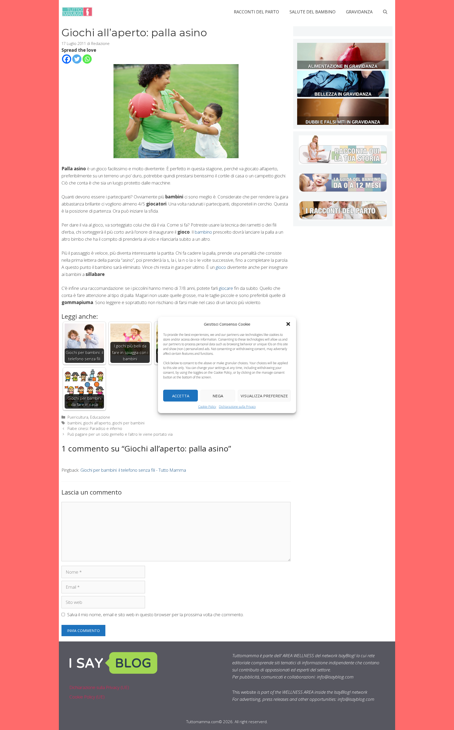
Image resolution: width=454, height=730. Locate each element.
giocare (226, 288)
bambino (203, 232)
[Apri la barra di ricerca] (385, 11)
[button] (288, 324)
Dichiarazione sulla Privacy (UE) (99, 687)
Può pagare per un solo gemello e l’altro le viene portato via (120, 434)
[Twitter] (76, 59)
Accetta (180, 395)
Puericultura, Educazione (89, 417)
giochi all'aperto (97, 422)
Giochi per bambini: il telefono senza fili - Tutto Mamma (133, 470)
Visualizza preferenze (264, 395)
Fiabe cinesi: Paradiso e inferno (95, 428)
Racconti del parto (256, 12)
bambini (74, 422)
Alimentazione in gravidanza (343, 66)
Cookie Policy (207, 406)
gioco (221, 267)
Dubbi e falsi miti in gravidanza (343, 122)
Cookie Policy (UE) (87, 697)
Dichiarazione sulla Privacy (237, 406)
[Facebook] (66, 59)
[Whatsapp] (87, 59)
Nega (218, 395)
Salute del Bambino (313, 12)
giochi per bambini (128, 422)
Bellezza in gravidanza (343, 94)
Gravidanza (359, 12)
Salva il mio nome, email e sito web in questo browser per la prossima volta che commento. (155, 614)
